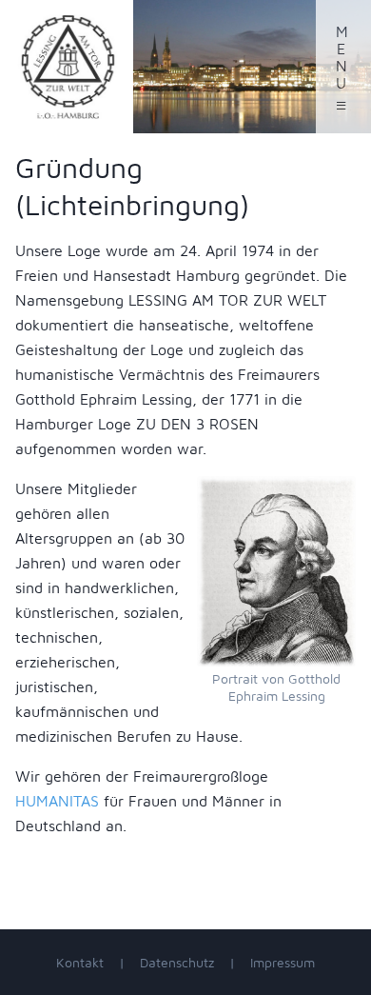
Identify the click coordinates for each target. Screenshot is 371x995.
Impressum (282, 962)
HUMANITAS (57, 800)
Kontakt (80, 962)
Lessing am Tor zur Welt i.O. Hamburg (66, 66)
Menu (342, 69)
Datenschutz (177, 962)
